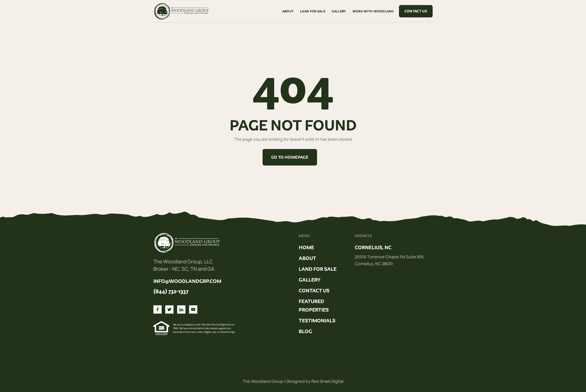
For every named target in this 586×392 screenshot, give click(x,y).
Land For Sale (312, 11)
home (306, 247)
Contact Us (415, 11)
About (288, 11)
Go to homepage (289, 157)
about (307, 258)
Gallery (339, 11)
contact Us (314, 290)
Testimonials (317, 320)
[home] (182, 11)
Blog (305, 331)
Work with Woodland (373, 11)
